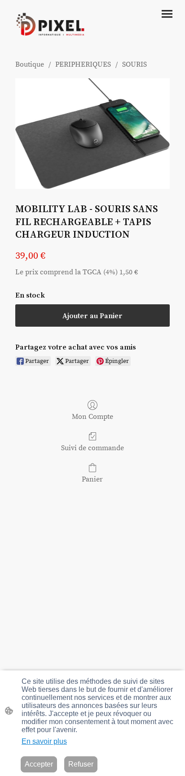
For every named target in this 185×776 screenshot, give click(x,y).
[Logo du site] (50, 26)
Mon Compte (92, 416)
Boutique (29, 64)
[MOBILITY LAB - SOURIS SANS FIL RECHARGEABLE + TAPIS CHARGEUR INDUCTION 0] (92, 133)
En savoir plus (44, 741)
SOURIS (134, 64)
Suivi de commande (92, 447)
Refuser (80, 764)
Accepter (39, 764)
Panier (92, 479)
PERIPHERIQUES (83, 64)
